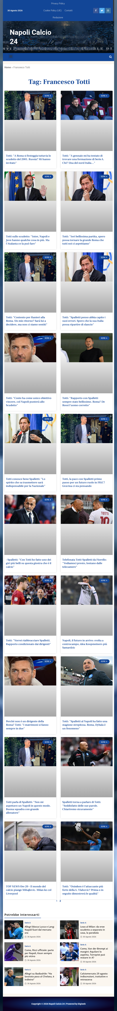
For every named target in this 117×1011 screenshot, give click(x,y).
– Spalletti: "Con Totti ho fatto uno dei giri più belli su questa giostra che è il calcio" (28, 563)
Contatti (69, 10)
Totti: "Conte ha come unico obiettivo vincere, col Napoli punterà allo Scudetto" (28, 401)
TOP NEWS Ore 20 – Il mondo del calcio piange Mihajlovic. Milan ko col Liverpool (28, 890)
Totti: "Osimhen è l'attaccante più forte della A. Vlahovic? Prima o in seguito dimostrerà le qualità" (82, 890)
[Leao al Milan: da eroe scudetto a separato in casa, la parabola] (69, 929)
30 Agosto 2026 (34, 937)
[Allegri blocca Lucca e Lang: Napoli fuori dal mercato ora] (13, 929)
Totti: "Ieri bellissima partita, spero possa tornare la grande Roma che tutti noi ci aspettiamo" (83, 240)
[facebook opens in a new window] (96, 10)
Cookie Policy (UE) (52, 10)
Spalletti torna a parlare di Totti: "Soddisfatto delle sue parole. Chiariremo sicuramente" (81, 805)
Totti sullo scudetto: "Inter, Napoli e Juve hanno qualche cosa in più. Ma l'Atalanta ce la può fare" (28, 240)
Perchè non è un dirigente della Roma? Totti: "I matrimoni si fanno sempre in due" (27, 725)
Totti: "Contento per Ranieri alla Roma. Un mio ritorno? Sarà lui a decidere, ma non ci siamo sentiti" (26, 321)
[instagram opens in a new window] (108, 10)
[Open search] (110, 57)
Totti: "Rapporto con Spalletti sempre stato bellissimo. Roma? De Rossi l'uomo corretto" (83, 401)
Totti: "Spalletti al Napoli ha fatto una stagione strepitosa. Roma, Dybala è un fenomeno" (84, 725)
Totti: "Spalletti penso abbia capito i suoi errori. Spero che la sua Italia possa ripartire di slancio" (83, 321)
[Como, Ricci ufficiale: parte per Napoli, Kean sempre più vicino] (13, 951)
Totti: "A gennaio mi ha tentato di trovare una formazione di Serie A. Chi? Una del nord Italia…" (83, 159)
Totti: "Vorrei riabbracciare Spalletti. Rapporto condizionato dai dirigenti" (28, 642)
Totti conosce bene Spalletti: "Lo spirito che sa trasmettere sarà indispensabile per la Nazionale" (25, 482)
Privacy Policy (58, 3)
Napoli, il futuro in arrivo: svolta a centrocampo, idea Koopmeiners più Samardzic (84, 644)
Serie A (28, 923)
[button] (10, 56)
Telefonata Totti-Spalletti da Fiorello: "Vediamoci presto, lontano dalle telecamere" (84, 563)
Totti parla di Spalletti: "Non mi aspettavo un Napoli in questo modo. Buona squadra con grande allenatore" (28, 807)
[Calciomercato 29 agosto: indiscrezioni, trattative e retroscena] (69, 976)
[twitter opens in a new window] (102, 10)
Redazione (58, 17)
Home (7, 67)
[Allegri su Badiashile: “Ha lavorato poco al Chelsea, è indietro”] (13, 976)
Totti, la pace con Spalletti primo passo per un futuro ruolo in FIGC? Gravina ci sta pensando (83, 482)
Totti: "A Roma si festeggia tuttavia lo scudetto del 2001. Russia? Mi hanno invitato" (28, 159)
